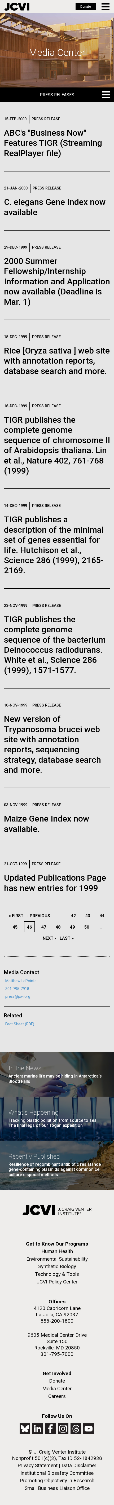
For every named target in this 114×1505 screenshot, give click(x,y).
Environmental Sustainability (57, 1259)
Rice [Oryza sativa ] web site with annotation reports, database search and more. (57, 361)
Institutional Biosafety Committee (57, 1473)
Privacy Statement (37, 1465)
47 (45, 927)
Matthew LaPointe (21, 981)
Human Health (57, 1251)
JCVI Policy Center (57, 1282)
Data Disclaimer (79, 1465)
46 (30, 927)
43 (89, 915)
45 (16, 927)
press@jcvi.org (17, 996)
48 (59, 927)
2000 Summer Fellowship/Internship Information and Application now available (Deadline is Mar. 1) (57, 281)
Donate (85, 6)
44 (103, 915)
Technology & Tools (57, 1274)
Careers (57, 1396)
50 (88, 927)
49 (74, 927)
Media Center (57, 1388)
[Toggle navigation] (106, 7)
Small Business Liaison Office (57, 1488)
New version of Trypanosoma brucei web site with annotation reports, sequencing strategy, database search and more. (52, 744)
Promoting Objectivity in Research (57, 1480)
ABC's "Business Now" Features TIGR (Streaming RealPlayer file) (53, 143)
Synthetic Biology (57, 1266)
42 (75, 915)
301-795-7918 (17, 989)
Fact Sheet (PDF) (19, 1024)
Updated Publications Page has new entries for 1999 (55, 883)
